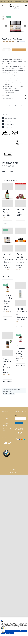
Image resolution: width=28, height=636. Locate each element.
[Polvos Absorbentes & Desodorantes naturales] (20, 294)
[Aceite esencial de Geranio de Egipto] (7, 344)
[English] (24, 1)
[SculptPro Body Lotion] (7, 195)
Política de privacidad (5, 419)
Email (17, 415)
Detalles (10, 222)
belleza (11, 389)
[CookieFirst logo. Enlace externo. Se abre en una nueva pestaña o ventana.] (1, 620)
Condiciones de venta (7, 429)
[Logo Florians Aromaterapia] (14, 3)
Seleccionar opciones (5, 382)
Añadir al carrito (19, 50)
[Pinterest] (15, 106)
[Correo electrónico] (21, 106)
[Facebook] (3, 106)
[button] (14, 95)
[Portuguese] (26, 1)
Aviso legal (5, 415)
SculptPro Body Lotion (8, 212)
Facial (9, 391)
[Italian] (25, 1)
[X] (9, 106)
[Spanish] (23, 1)
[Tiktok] (21, 433)
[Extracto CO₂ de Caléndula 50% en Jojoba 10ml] (20, 240)
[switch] (3, 632)
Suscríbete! (19, 423)
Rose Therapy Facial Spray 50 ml (20, 351)
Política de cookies (5, 424)
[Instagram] (18, 433)
